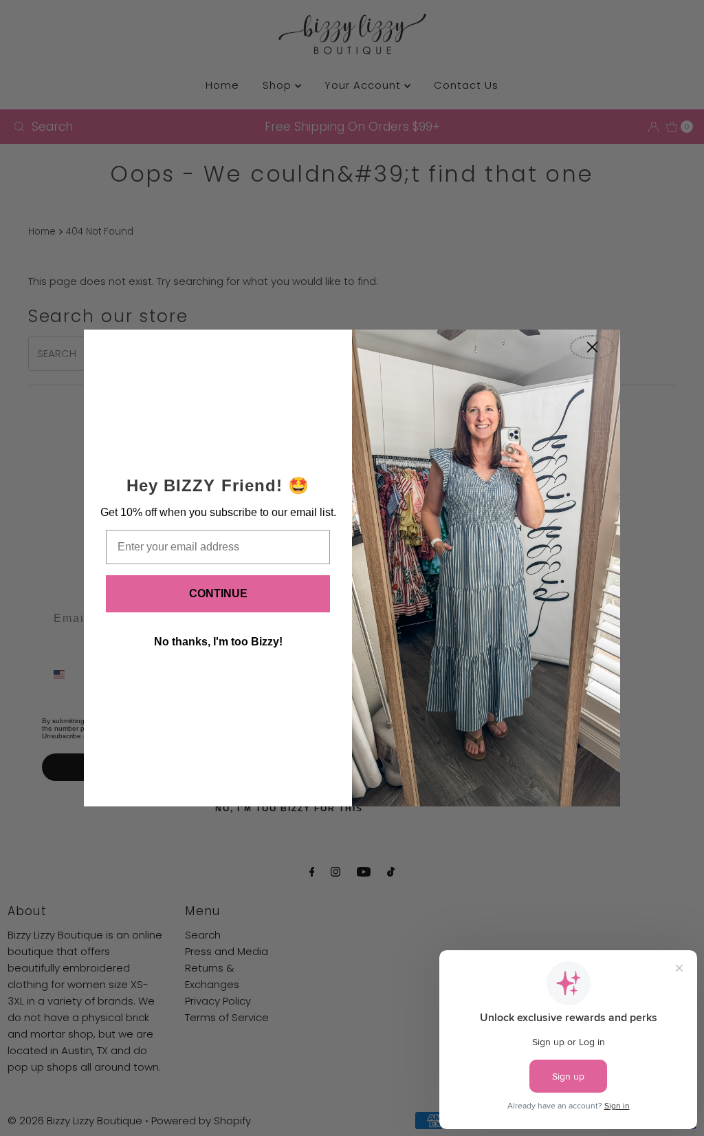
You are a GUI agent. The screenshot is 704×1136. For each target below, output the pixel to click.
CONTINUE (218, 593)
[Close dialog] (592, 347)
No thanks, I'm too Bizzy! (218, 641)
